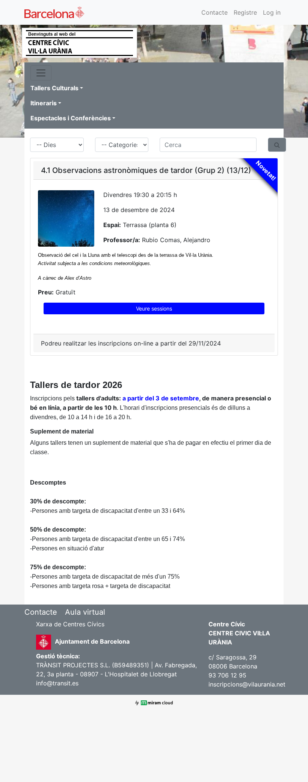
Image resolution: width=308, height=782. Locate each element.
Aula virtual (85, 612)
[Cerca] (277, 145)
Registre (245, 12)
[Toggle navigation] (40, 72)
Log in (272, 12)
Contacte (214, 12)
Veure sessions (154, 308)
